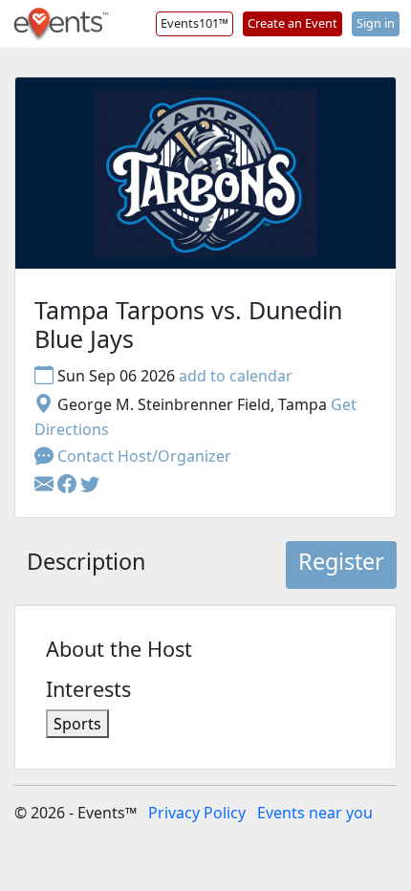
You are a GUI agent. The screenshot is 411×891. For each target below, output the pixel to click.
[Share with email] (45, 484)
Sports (77, 723)
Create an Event (292, 23)
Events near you (315, 812)
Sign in (376, 23)
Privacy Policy (197, 812)
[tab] (86, 565)
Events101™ (194, 23)
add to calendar (235, 375)
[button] (68, 484)
